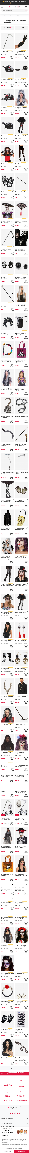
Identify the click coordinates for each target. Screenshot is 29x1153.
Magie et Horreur (17, 15)
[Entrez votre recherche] (26, 10)
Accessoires (9, 15)
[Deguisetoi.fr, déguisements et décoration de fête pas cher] (14, 7)
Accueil (3, 15)
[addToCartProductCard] (12, 57)
